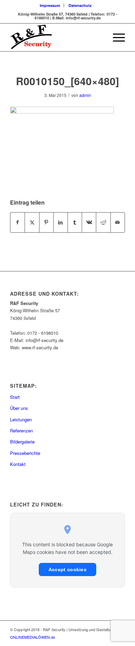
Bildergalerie (22, 441)
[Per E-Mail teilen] (118, 222)
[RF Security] (56, 37)
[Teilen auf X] (32, 222)
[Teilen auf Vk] (89, 222)
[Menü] (115, 37)
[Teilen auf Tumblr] (75, 222)
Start (15, 397)
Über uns (19, 408)
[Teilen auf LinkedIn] (61, 222)
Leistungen (21, 419)
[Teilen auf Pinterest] (46, 222)
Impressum (50, 5)
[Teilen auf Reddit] (103, 222)
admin (85, 95)
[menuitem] (50, 5)
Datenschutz (80, 5)
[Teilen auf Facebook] (17, 222)
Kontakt (18, 464)
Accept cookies (67, 569)
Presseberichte (25, 453)
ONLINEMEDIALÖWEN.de (32, 637)
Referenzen (21, 430)
